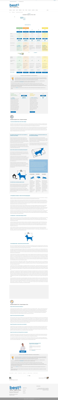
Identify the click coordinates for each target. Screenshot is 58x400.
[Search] (48, 10)
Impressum (24, 391)
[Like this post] (28, 375)
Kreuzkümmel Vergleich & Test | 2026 (22, 1)
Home (10, 12)
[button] (17, 1)
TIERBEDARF (13, 12)
